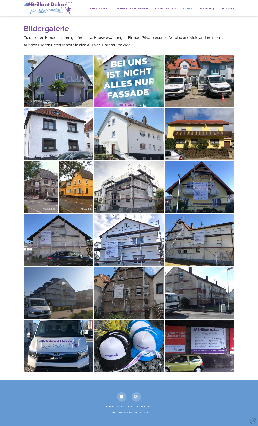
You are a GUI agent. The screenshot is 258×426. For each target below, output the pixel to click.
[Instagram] (136, 397)
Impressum (126, 406)
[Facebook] (121, 397)
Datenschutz (144, 406)
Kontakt (111, 406)
